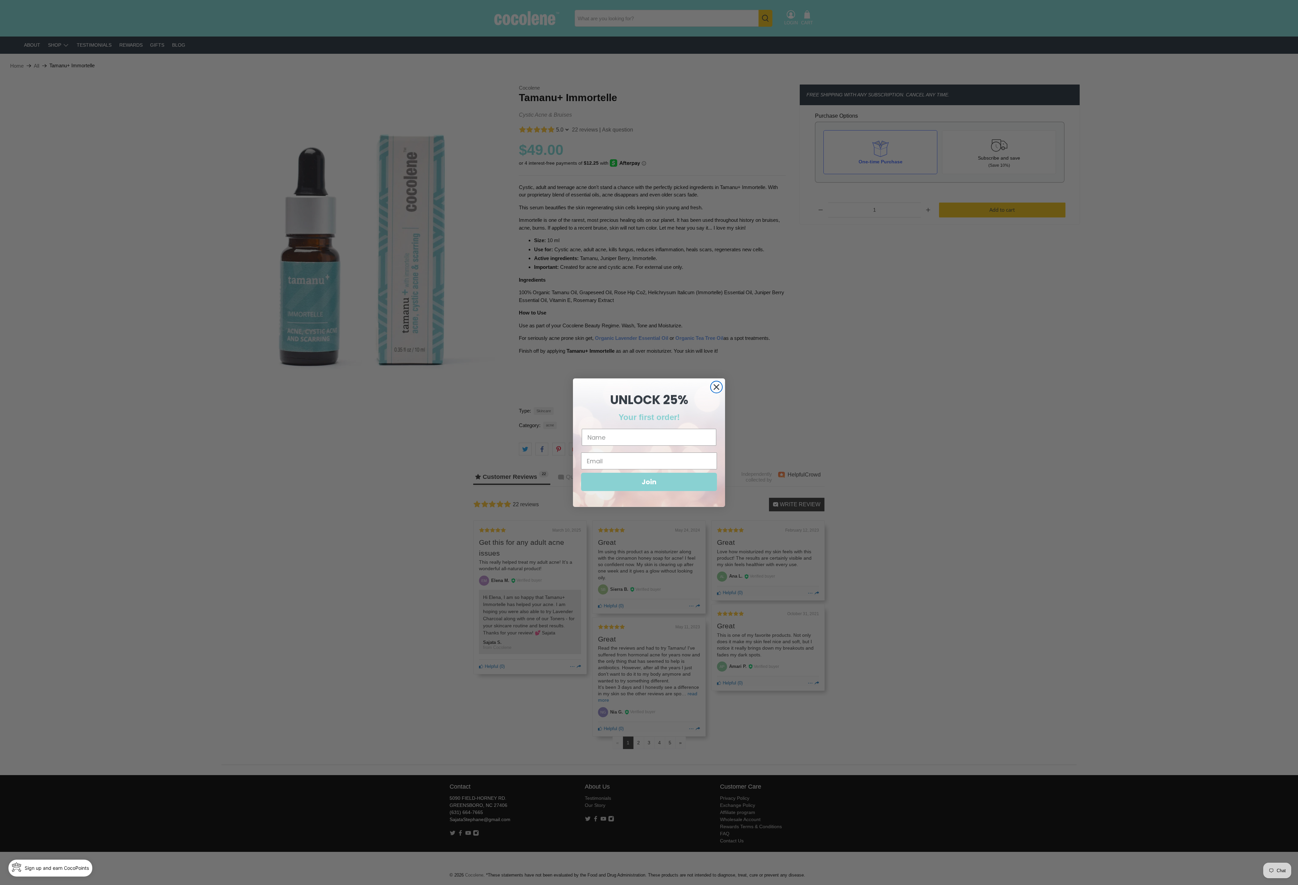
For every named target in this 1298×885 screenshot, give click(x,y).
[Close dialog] (716, 387)
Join (649, 482)
